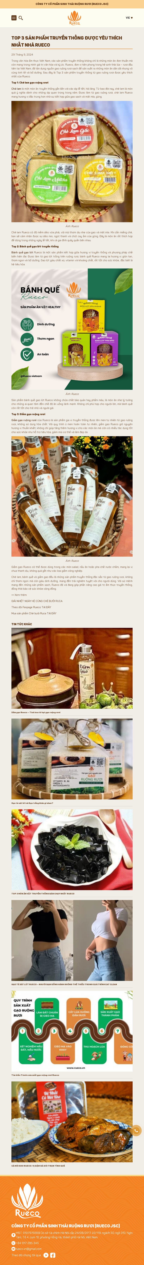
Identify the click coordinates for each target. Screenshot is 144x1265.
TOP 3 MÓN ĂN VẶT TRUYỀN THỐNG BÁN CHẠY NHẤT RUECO (42, 893)
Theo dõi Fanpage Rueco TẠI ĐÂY (31, 607)
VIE (128, 17)
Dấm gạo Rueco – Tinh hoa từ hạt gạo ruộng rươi (35, 712)
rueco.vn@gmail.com (29, 1249)
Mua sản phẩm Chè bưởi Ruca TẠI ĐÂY (33, 613)
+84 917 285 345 (27, 1243)
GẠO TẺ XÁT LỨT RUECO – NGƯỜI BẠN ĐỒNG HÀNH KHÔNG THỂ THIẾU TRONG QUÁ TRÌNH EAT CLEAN (64, 984)
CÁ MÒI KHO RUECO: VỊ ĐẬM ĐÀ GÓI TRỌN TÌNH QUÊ (38, 1166)
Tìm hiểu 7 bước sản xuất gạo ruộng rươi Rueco (35, 1075)
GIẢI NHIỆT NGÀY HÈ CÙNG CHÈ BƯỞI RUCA (37, 601)
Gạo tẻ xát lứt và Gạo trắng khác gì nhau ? (32, 803)
